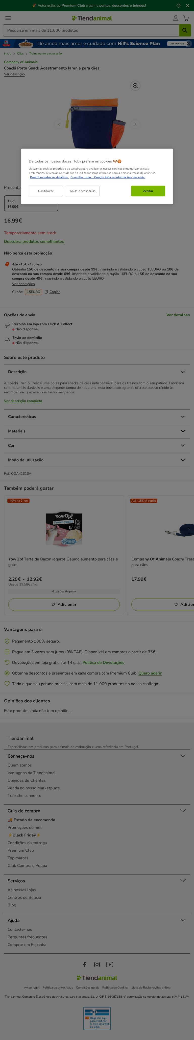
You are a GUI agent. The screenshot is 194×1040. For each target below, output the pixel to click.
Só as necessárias (83, 191)
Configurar (46, 191)
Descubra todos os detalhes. (49, 177)
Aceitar (148, 191)
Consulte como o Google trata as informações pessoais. (107, 177)
